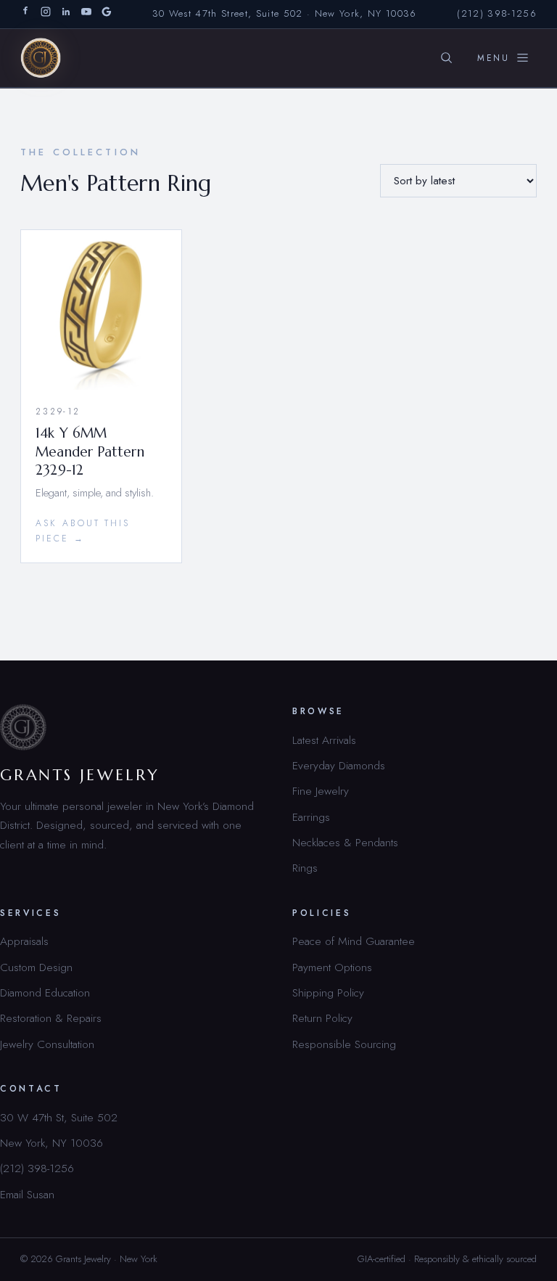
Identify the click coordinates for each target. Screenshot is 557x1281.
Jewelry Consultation (47, 1044)
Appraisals (24, 941)
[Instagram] (46, 14)
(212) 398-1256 (497, 13)
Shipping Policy (328, 992)
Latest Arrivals (324, 740)
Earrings (311, 817)
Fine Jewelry (320, 790)
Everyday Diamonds (338, 765)
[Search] (446, 58)
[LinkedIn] (66, 14)
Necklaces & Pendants (345, 842)
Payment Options (332, 967)
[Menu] (503, 58)
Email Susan (27, 1194)
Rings (305, 867)
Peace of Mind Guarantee (353, 941)
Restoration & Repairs (51, 1018)
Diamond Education (45, 992)
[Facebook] (25, 14)
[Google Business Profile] (107, 14)
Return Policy (322, 1018)
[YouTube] (86, 14)
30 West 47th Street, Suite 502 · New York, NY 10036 (284, 13)
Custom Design (36, 967)
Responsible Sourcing (344, 1044)
